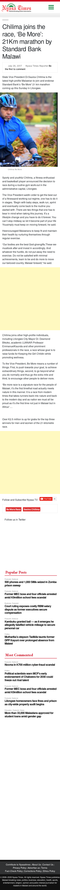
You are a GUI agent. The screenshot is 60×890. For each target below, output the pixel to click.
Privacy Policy (19, 867)
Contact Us (48, 864)
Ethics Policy (49, 871)
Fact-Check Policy (14, 871)
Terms (44, 867)
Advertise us (34, 867)
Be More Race (13, 509)
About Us (37, 864)
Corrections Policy (33, 871)
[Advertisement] (30, 298)
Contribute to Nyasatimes (18, 864)
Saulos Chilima (32, 509)
